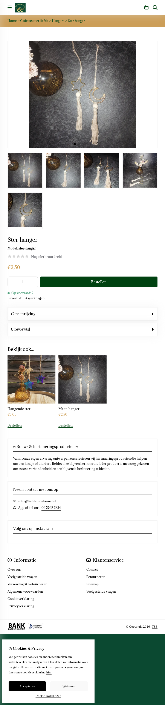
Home (12, 21)
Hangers (58, 21)
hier (49, 672)
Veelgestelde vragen (101, 591)
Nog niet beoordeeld (46, 257)
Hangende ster (19, 409)
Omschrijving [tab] (23, 313)
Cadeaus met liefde (34, 21)
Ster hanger (76, 21)
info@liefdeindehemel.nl (37, 501)
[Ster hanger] (82, 147)
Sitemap (92, 584)
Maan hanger (68, 409)
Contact (92, 569)
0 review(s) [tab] (20, 329)
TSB (154, 626)
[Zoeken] (155, 7)
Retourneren (95, 577)
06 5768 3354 (51, 508)
